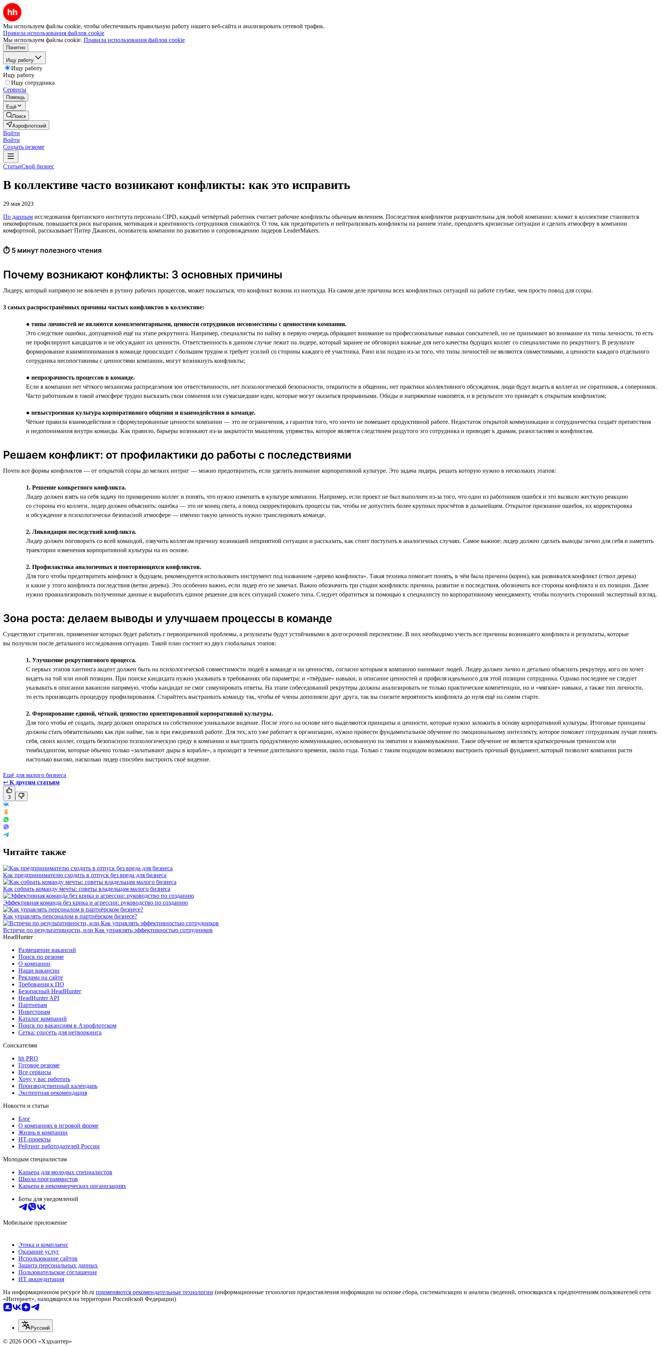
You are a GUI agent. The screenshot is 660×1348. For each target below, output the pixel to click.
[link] (16, 115)
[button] (11, 133)
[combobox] (35, 1325)
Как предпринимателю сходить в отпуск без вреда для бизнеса (85, 875)
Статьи (12, 166)
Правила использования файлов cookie (134, 40)
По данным (18, 216)
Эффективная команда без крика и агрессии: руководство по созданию (95, 902)
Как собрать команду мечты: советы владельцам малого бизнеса (86, 889)
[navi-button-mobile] (10, 156)
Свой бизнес (37, 166)
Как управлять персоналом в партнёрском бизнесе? (70, 916)
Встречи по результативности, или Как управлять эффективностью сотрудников (108, 930)
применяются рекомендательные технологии (154, 1292)
